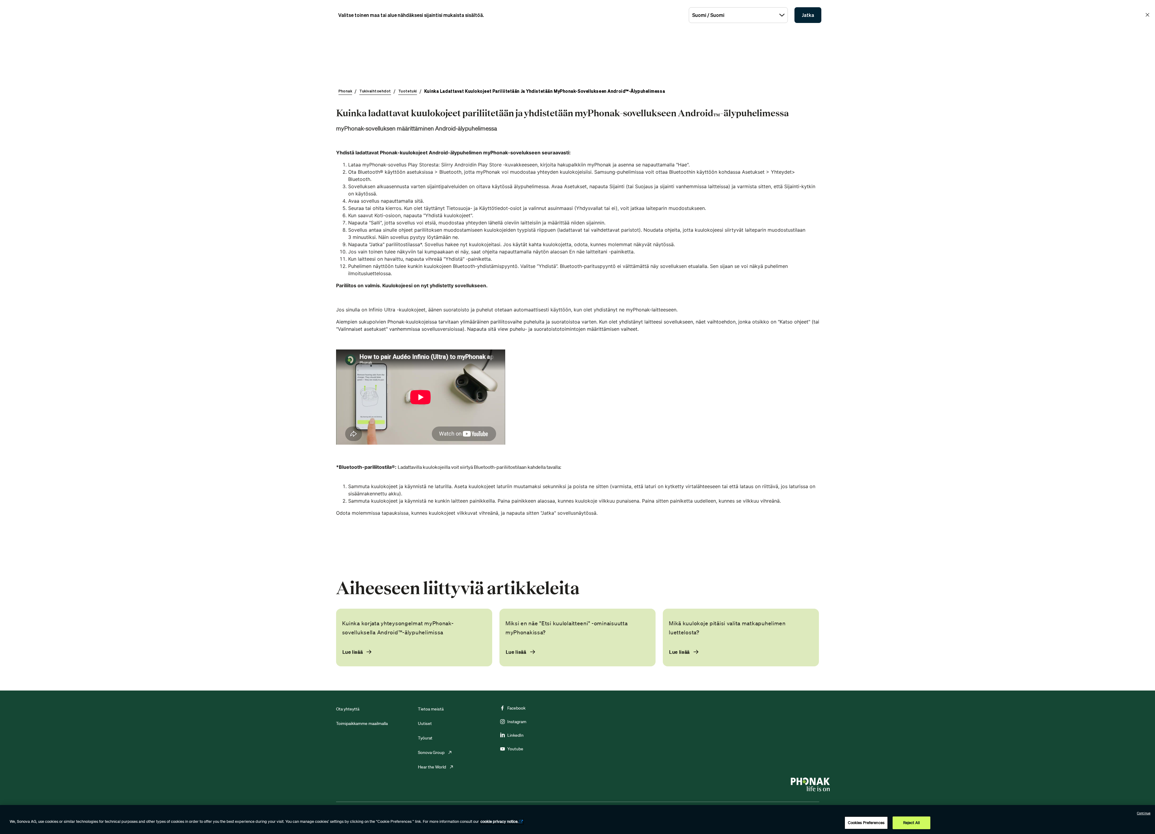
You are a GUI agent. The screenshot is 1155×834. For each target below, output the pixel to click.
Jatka (808, 15)
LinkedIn (515, 735)
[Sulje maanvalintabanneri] (1147, 15)
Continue (1143, 813)
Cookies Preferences (866, 822)
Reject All (911, 822)
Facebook (516, 708)
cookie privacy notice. (499, 821)
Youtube (515, 749)
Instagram (516, 721)
